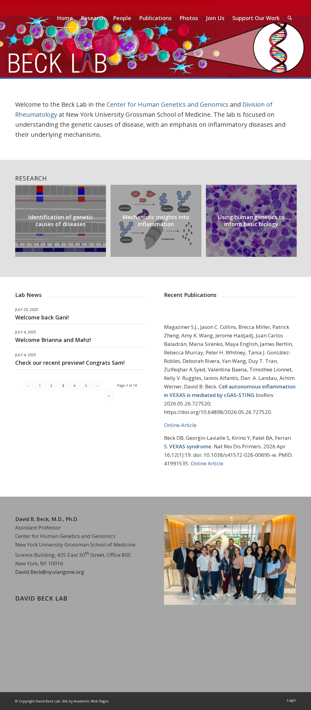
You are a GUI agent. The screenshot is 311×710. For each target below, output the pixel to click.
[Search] (290, 18)
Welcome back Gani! (42, 317)
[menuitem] (65, 18)
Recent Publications (190, 294)
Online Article (180, 425)
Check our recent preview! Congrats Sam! (70, 362)
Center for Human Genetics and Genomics (167, 104)
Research (31, 178)
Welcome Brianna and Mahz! (53, 339)
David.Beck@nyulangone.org (49, 571)
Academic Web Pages (91, 701)
